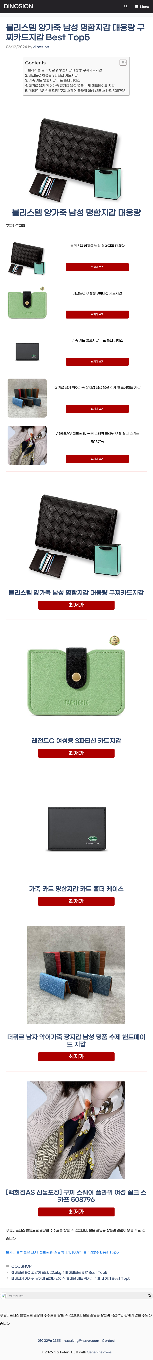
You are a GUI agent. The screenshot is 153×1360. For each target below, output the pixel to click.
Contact (108, 1341)
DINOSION (18, 7)
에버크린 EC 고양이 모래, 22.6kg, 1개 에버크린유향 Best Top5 (59, 1273)
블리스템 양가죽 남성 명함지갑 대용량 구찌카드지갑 (65, 70)
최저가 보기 (97, 267)
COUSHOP (21, 1267)
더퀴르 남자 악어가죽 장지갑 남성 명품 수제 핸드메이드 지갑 (72, 85)
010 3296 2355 (49, 1341)
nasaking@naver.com (81, 1341)
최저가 (76, 605)
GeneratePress (99, 1352)
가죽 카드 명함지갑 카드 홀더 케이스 (54, 80)
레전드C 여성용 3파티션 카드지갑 (53, 75)
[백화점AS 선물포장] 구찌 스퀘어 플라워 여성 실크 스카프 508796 (77, 91)
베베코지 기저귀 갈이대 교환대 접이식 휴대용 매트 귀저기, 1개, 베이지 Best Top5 (70, 1279)
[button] (125, 6)
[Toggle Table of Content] (121, 62)
